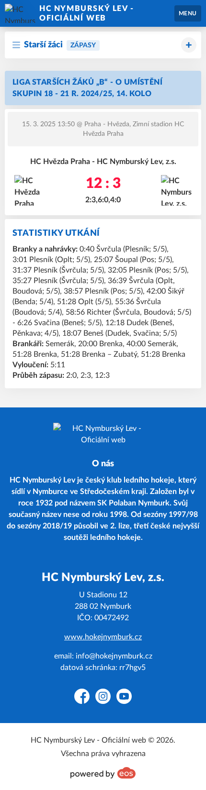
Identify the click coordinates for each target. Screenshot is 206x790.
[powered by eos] (103, 773)
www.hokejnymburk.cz (103, 637)
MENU (188, 13)
